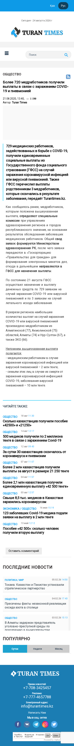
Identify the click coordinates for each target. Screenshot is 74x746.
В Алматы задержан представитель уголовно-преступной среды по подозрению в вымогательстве (30, 626)
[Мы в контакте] (27, 724)
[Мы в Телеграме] (36, 724)
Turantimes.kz (54, 198)
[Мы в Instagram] (45, 724)
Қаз (52, 5)
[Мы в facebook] (18, 724)
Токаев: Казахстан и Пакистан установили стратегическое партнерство (34, 586)
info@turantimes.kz (37, 706)
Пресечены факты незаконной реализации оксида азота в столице (35, 605)
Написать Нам (37, 712)
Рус (63, 5)
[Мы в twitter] (54, 724)
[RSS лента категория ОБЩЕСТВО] (68, 77)
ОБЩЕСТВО (12, 74)
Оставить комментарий (24, 551)
